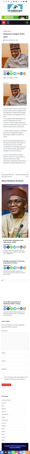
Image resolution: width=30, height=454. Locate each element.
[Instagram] (19, 1)
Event (3, 406)
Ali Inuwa (7, 40)
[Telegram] (14, 73)
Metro (3, 428)
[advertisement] (15, 17)
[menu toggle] (7, 22)
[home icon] (4, 23)
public (3, 434)
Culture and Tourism (6, 400)
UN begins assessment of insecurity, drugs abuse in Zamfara (14, 262)
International (5, 420)
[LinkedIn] (14, 1)
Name (4, 353)
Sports (3, 440)
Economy (4, 403)
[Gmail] (17, 73)
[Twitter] (4, 1)
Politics (3, 431)
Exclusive (4, 408)
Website (4, 369)
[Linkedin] (21, 73)
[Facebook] (9, 1)
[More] (24, 73)
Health (3, 417)
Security (4, 437)
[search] (27, 22)
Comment (5, 331)
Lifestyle (4, 426)
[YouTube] (24, 1)
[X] (8, 73)
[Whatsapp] (11, 73)
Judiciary (4, 423)
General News (7, 31)
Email (4, 361)
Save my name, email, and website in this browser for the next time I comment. (16, 378)
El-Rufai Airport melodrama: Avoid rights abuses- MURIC (13, 241)
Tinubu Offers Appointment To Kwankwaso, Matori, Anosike (12, 303)
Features (4, 411)
